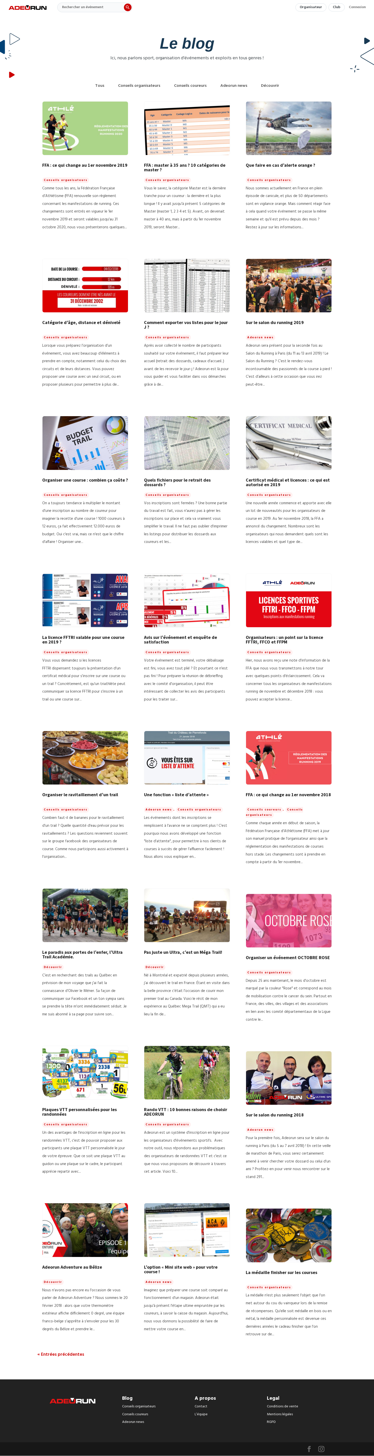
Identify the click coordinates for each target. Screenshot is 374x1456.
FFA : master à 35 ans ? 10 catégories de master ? (184, 168)
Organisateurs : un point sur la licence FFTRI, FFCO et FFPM (284, 640)
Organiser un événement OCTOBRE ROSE (288, 957)
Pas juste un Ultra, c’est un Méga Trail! (183, 952)
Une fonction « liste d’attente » (176, 794)
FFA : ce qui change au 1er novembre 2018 (288, 794)
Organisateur (311, 7)
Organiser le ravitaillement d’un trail (80, 794)
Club (336, 7)
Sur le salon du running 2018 (275, 1115)
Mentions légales (280, 1414)
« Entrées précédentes (60, 1354)
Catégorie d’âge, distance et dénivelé (81, 322)
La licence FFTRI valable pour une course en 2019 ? (83, 640)
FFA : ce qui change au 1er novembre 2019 (84, 165)
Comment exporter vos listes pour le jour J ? (186, 325)
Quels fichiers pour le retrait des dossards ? (177, 482)
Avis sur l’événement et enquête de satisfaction (180, 640)
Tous (99, 85)
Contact (201, 1406)
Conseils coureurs (190, 85)
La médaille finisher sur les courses (281, 1272)
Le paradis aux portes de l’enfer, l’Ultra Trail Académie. (82, 955)
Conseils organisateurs (139, 85)
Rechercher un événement (83, 7)
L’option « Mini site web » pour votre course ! (181, 1270)
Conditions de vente (282, 1406)
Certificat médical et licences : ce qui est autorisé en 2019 (288, 482)
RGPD (271, 1422)
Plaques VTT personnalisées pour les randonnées (79, 1112)
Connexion (357, 8)
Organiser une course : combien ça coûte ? (85, 480)
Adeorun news (233, 85)
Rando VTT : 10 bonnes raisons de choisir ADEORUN (185, 1112)
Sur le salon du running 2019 (275, 322)
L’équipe (201, 1414)
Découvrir (270, 85)
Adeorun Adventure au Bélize (72, 1267)
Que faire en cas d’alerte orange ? (280, 165)
